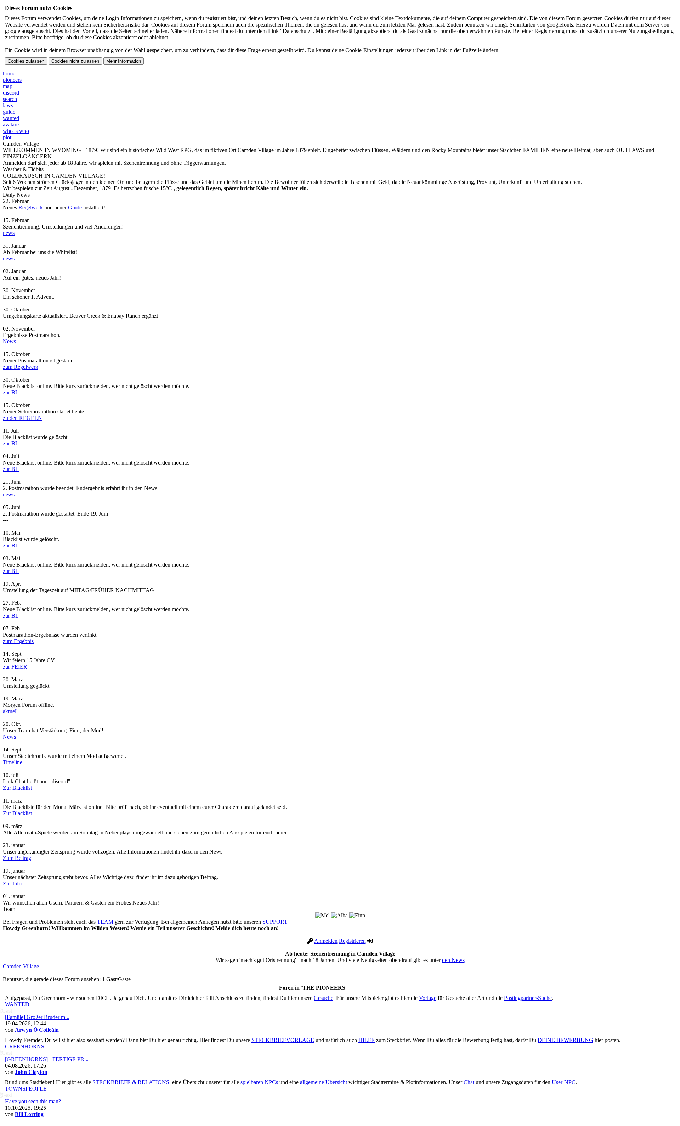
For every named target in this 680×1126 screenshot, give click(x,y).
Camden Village (21, 966)
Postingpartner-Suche (528, 998)
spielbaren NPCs (259, 1082)
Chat (469, 1082)
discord (11, 93)
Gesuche (323, 998)
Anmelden (326, 941)
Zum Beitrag (17, 858)
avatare (11, 125)
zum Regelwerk (20, 367)
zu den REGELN (22, 418)
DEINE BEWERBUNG (565, 1040)
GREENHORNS (24, 1046)
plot (7, 137)
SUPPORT (274, 922)
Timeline (12, 762)
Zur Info (12, 883)
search (10, 99)
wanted (11, 118)
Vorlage (427, 998)
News (9, 341)
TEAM (105, 922)
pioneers (12, 80)
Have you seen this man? (33, 1101)
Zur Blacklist (17, 788)
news (9, 233)
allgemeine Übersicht (323, 1082)
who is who (16, 131)
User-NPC (564, 1082)
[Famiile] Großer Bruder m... (37, 1017)
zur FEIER (15, 667)
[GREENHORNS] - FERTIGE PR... (47, 1059)
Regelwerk (30, 207)
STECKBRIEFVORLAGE (282, 1040)
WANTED (17, 1004)
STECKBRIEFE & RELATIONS (130, 1082)
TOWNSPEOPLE (26, 1089)
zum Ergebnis (18, 641)
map (7, 86)
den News (453, 960)
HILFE (366, 1040)
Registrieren (352, 941)
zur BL (11, 392)
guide (9, 112)
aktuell (10, 711)
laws (8, 105)
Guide (75, 207)
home (9, 74)
